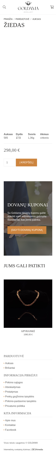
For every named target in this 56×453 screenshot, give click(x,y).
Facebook (10, 430)
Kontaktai (10, 425)
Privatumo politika (15, 406)
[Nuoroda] (28, 7)
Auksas (37, 19)
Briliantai (10, 368)
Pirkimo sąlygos (14, 382)
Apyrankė (28, 331)
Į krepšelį (26, 162)
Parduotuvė (22, 19)
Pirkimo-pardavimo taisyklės (20, 401)
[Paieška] (4, 7)
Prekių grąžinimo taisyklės (19, 396)
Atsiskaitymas (12, 387)
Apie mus (10, 420)
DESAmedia (37, 449)
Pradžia (8, 19)
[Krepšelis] (52, 7)
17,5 (18, 137)
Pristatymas (11, 391)
